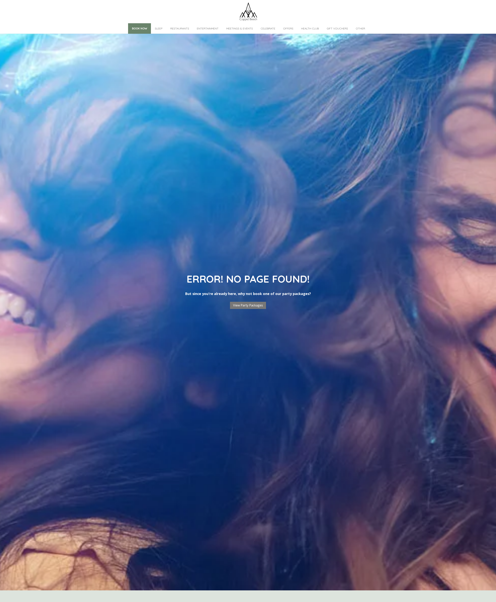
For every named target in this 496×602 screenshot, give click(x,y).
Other (360, 28)
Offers (288, 28)
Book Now (139, 28)
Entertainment (208, 28)
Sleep (159, 28)
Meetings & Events (239, 28)
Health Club (310, 28)
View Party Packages (248, 305)
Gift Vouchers (337, 28)
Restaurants (179, 28)
